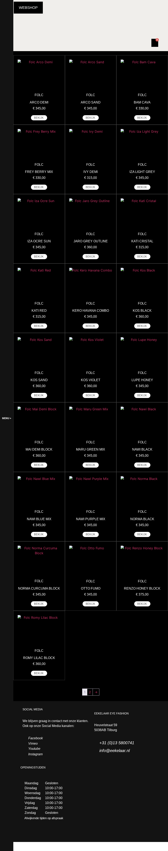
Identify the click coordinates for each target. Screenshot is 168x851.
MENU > (6, 418)
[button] (28, 8)
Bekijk (39, 117)
